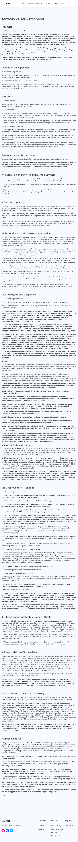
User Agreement (57, 829)
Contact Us (69, 826)
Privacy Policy (56, 826)
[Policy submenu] (65, 3)
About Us (41, 826)
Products (41, 829)
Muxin (6, 3)
